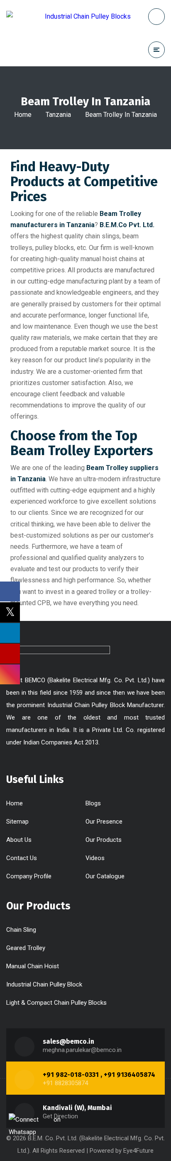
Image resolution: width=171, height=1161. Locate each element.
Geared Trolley (25, 948)
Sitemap (17, 821)
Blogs (93, 803)
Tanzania (58, 115)
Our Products (104, 839)
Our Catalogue (105, 876)
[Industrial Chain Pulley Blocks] (68, 16)
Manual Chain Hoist (32, 966)
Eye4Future (138, 1150)
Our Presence (104, 821)
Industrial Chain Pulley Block (44, 984)
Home (23, 115)
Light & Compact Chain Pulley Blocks (56, 1002)
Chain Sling (21, 929)
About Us (19, 839)
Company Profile (28, 876)
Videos (95, 858)
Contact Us (21, 858)
